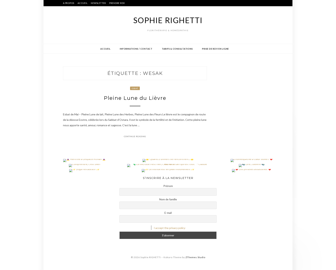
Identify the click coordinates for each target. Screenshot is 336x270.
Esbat (135, 88)
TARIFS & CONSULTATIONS (177, 48)
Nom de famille (168, 199)
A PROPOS (68, 3)
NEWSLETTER (98, 3)
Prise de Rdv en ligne (215, 48)
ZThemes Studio (195, 257)
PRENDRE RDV (117, 3)
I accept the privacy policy (169, 228)
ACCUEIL (83, 3)
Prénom (168, 186)
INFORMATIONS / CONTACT (136, 48)
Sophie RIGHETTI (167, 20)
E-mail (168, 212)
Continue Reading (135, 136)
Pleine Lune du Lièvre (135, 98)
